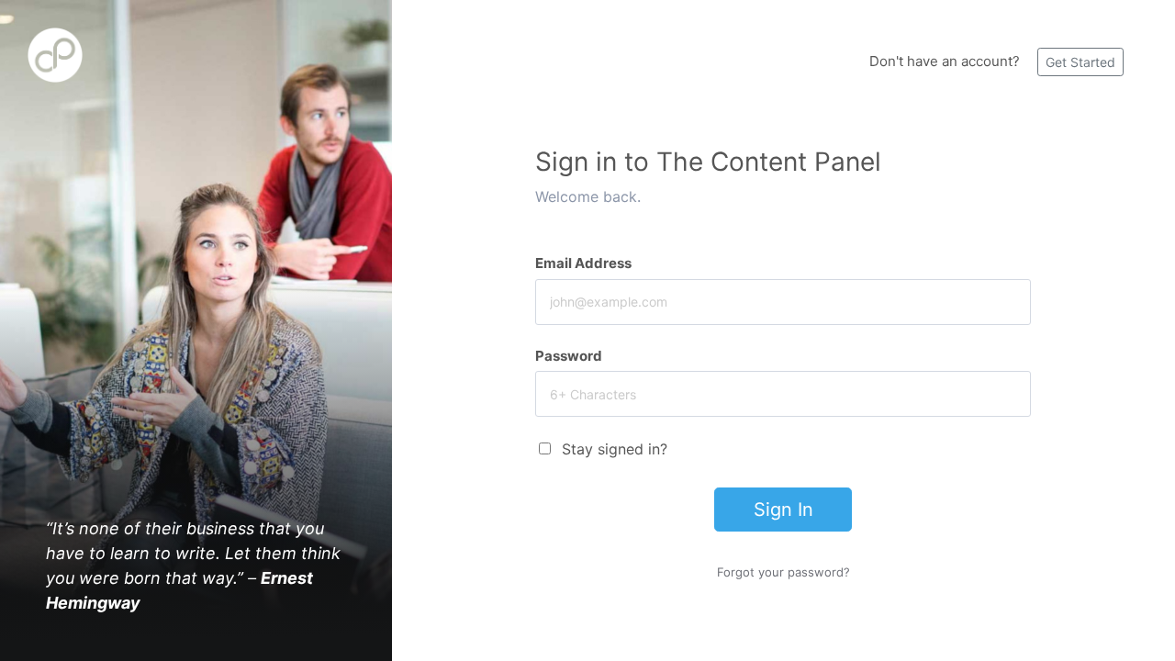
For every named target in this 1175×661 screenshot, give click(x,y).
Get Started (1080, 62)
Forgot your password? (783, 572)
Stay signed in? (614, 449)
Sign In (783, 510)
